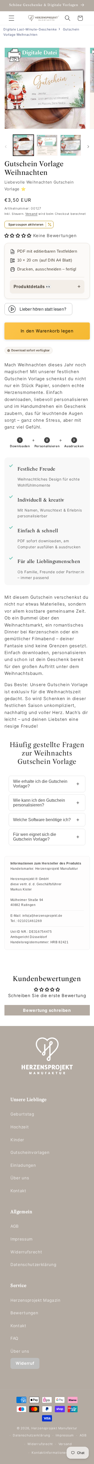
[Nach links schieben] (5, 147)
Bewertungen (24, 1312)
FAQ (14, 1338)
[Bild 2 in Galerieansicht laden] (47, 145)
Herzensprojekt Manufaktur (54, 1428)
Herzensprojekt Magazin (35, 1300)
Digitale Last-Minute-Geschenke (30, 29)
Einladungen (23, 1165)
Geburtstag (22, 1114)
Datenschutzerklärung (33, 1264)
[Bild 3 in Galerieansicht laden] (70, 145)
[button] (11, 18)
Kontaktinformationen (50, 1453)
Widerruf (25, 1363)
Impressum (21, 1239)
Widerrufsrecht (26, 1251)
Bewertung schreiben (47, 1010)
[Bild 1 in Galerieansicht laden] (23, 145)
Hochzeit (19, 1126)
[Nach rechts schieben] (88, 147)
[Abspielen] (12, 309)
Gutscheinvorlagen (29, 1152)
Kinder (17, 1139)
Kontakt (18, 1190)
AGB (14, 1226)
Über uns (19, 1177)
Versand (31, 214)
